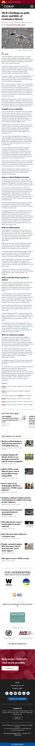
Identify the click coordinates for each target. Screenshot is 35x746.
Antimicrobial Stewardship (13, 25)
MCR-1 (23, 25)
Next (17, 413)
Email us (18, 718)
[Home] (8, 6)
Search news (17, 688)
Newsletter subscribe (17, 699)
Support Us (10, 668)
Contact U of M (26, 733)
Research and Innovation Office (12, 733)
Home (17, 682)
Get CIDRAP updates (17, 744)
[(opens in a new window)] (12, 2)
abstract (20, 395)
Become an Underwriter (17, 644)
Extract (4, 386)
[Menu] (31, 6)
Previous (15, 413)
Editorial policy (17, 685)
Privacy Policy (17, 735)
